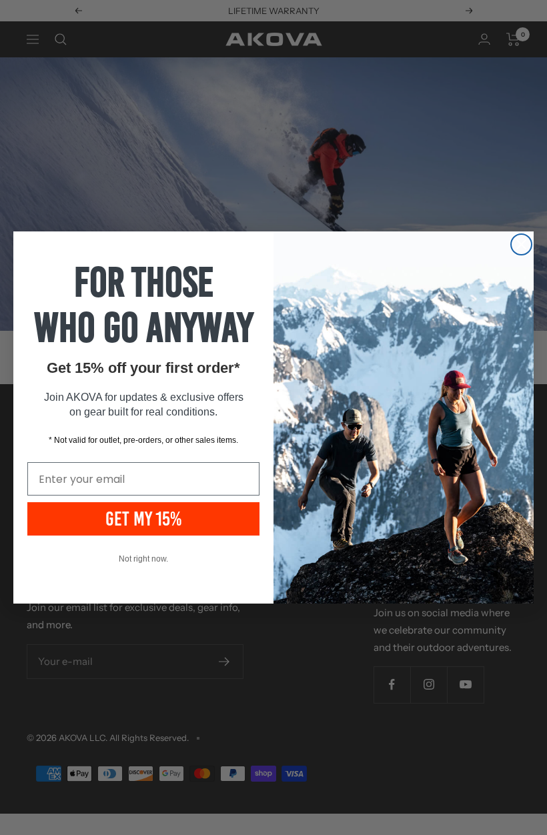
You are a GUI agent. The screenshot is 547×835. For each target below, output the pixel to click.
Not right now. (143, 559)
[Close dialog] (521, 244)
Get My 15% (143, 519)
